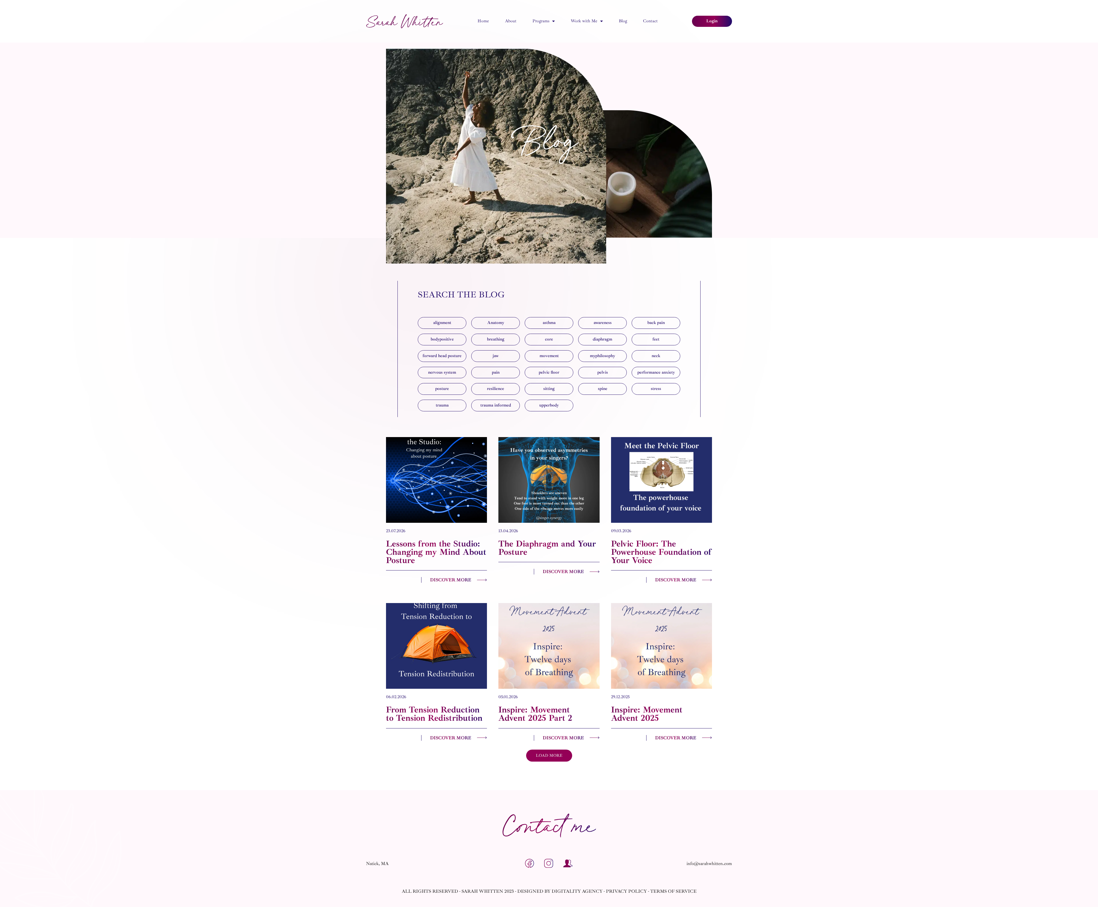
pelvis (602, 372)
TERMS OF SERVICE (673, 891)
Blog (623, 21)
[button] (549, 756)
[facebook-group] (568, 863)
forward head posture (442, 356)
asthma (549, 322)
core (549, 339)
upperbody (549, 405)
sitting (549, 388)
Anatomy (495, 322)
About (510, 21)
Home (483, 21)
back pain (656, 322)
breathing (495, 339)
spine (602, 388)
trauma (442, 405)
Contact (650, 21)
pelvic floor (549, 372)
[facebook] (530, 863)
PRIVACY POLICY (626, 891)
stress (656, 388)
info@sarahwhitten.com (709, 863)
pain (496, 372)
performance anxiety (656, 372)
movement (549, 356)
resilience (495, 388)
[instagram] (549, 863)
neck (656, 356)
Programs (540, 21)
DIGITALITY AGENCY (577, 891)
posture (442, 388)
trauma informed (495, 405)
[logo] (404, 21)
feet (656, 339)
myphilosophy (602, 356)
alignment (442, 322)
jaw (496, 356)
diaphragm (602, 339)
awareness (603, 322)
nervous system (442, 372)
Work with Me (584, 21)
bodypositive (442, 339)
